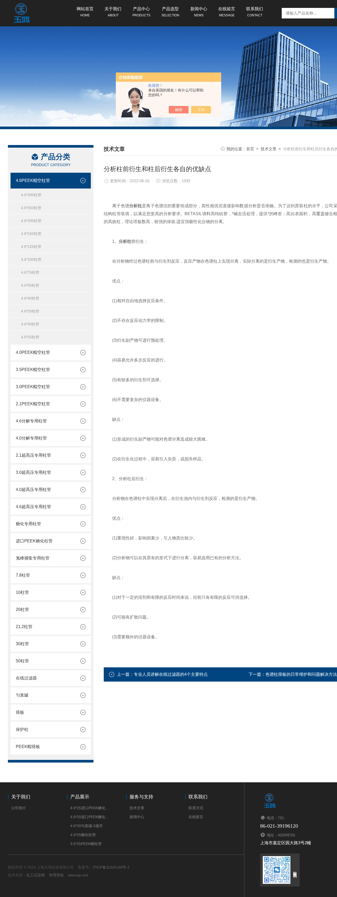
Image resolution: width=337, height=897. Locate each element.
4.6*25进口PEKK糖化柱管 (90, 808)
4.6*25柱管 (30, 337)
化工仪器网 (35, 875)
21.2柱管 (24, 626)
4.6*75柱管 (30, 272)
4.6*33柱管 (30, 311)
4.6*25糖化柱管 (83, 835)
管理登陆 (56, 875)
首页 (250, 149)
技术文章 (268, 149)
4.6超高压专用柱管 (33, 506)
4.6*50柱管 (30, 285)
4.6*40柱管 (30, 298)
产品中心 (141, 12)
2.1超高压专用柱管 (33, 455)
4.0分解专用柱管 (31, 438)
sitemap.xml (78, 875)
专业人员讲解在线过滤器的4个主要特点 (171, 674)
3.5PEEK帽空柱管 (33, 369)
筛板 (20, 712)
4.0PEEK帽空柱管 (33, 352)
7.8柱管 (23, 575)
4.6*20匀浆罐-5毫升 (86, 826)
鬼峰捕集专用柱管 (32, 558)
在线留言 (226, 12)
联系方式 (196, 808)
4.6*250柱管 (31, 208)
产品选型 (170, 12)
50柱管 (22, 661)
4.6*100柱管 (31, 259)
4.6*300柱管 (31, 195)
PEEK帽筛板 (28, 746)
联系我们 (254, 12)
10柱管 (22, 592)
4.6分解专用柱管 (31, 421)
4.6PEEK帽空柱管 (33, 180)
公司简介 (18, 808)
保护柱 (22, 729)
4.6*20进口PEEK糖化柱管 (90, 817)
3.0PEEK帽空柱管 (33, 386)
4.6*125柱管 (31, 246)
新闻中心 (198, 12)
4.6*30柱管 (30, 324)
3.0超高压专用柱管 (33, 472)
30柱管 (22, 644)
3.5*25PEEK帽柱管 (86, 844)
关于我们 (113, 12)
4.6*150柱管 (31, 234)
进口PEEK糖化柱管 (34, 541)
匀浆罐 (22, 695)
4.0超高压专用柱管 (33, 489)
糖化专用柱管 (28, 524)
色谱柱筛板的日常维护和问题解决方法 (301, 674)
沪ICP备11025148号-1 (111, 867)
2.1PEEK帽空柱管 (33, 404)
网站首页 (85, 12)
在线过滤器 (26, 678)
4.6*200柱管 (31, 221)
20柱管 (22, 609)
